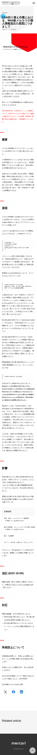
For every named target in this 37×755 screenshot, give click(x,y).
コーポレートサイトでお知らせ (16, 66)
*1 (7, 309)
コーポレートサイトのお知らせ (21, 584)
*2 (12, 502)
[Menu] (34, 3)
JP (33, 185)
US (7, 187)
